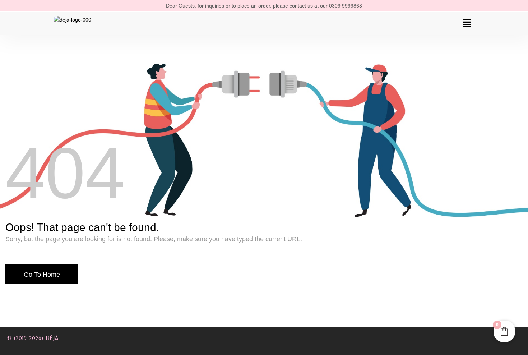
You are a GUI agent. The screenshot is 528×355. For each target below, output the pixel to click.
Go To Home (42, 274)
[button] (467, 24)
